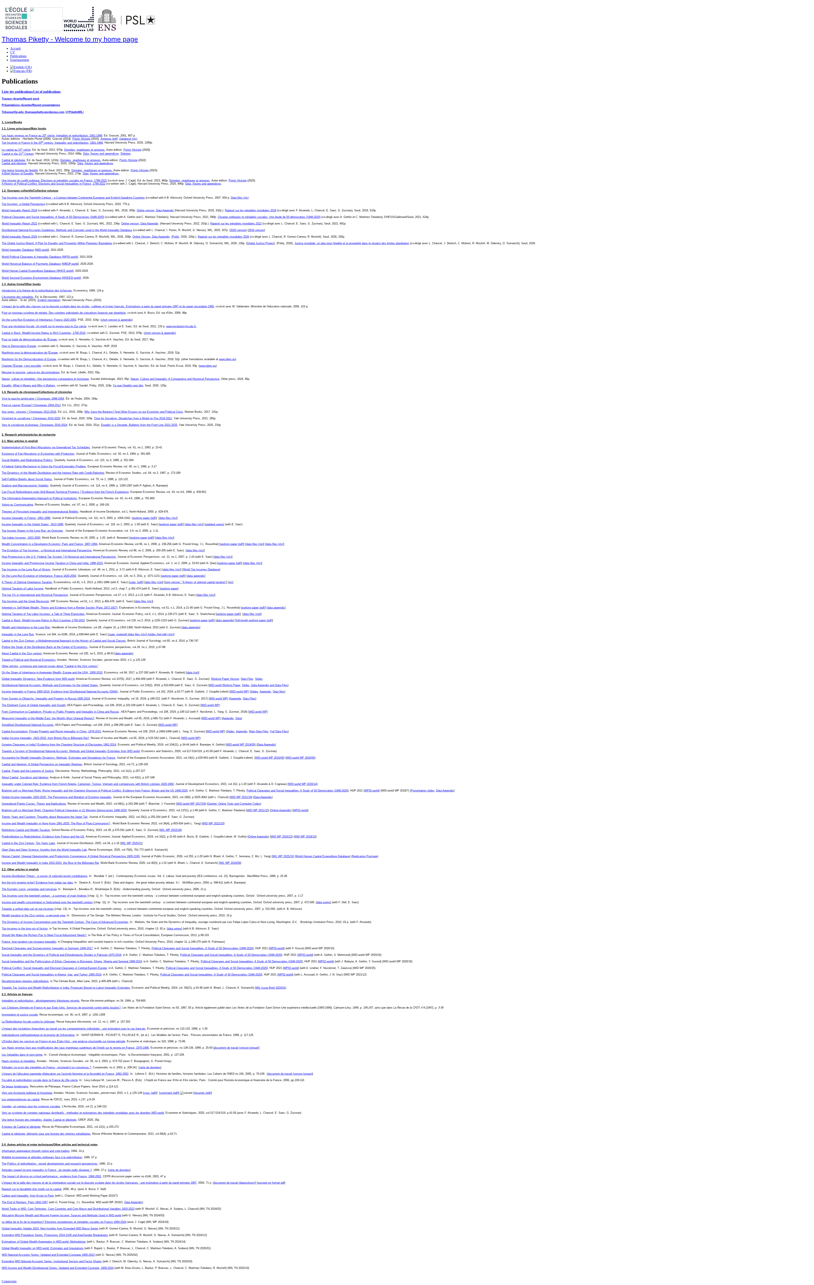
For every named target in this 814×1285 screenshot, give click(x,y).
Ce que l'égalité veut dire (128, 385)
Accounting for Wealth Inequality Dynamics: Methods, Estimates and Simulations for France (58, 757)
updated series (214, 524)
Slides (259, 678)
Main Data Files (258, 731)
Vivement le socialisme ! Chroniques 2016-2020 (31, 418)
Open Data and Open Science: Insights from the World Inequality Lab (44, 849)
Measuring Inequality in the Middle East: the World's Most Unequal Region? (48, 718)
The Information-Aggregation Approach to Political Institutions (39, 498)
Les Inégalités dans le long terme (22, 1054)
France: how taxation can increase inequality (29, 941)
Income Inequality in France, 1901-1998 (26, 518)
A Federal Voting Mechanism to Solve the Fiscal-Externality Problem (44, 466)
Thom (10, 39)
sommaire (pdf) (169, 1092)
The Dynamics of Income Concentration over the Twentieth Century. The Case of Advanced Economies (65, 922)
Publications (18, 56)
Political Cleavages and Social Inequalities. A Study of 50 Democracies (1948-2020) (53, 217)
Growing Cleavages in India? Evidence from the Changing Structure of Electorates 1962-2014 (59, 744)
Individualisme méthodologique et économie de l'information (38, 1035)
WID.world (42, 249)
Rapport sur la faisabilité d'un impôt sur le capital (31, 1189)
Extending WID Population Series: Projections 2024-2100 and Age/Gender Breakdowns (55, 1235)
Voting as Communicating (17, 504)
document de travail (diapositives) (234, 1182)
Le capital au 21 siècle (16, 149)
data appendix (276, 607)
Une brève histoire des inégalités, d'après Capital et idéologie (39, 1119)
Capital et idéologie (13, 160)
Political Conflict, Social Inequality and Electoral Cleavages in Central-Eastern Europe (54, 968)
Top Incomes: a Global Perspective (23, 204)
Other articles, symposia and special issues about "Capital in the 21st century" (50, 666)
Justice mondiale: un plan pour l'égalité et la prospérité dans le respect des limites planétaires (351, 243)
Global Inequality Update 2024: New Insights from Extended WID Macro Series (50, 1228)
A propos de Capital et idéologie (21, 1126)
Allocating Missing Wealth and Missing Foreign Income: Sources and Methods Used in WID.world (61, 1215)
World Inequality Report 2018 (19, 210)
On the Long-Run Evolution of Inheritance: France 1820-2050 (39, 319)
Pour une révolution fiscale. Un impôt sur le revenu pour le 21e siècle (44, 326)
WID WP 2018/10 (305, 836)
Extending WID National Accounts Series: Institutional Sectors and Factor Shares (52, 1261)
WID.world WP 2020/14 (302, 784)
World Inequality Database (18, 249)
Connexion (9, 1281)
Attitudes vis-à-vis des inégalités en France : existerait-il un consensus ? (46, 1067)
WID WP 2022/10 (213, 823)
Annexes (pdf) (109, 138)
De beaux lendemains (15, 1086)
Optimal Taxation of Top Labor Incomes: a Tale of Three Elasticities (43, 614)
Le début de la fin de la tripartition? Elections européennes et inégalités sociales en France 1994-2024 (64, 1222)
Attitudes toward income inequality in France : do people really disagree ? (47, 1170)
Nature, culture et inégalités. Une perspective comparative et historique (45, 378)
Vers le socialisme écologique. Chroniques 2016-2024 (34, 424)
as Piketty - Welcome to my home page (78, 39)
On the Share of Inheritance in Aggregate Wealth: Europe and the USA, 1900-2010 (52, 672)
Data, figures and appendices (101, 153)
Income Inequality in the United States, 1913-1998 (32, 524)
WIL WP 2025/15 (282, 856)
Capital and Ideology (14, 163)
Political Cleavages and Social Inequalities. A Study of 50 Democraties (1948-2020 (297, 790)
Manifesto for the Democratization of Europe (29, 359)
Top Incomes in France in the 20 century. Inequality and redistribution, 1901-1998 (52, 142)
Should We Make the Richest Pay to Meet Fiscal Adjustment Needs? (44, 935)
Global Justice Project (260, 243)
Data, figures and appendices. (101, 173)
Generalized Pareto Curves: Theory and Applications (34, 803)
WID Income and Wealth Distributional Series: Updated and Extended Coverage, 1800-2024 (58, 1268)
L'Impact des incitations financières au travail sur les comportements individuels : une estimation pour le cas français (73, 1028)
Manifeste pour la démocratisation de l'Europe (30, 352)
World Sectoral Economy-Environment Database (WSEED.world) (41, 277)
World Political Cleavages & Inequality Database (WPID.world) (40, 256)
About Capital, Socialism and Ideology (25, 777)
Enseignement (19, 60)
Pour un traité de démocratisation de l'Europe (29, 339)
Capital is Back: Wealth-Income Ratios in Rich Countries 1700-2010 (43, 620)
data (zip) (192, 672)
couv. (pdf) (150, 1092)
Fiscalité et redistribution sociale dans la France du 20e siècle (40, 1080)
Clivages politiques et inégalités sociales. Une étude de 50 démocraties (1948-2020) (269, 217)
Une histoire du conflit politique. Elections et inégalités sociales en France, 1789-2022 (54, 180)
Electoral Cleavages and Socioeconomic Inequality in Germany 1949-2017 (47, 948)
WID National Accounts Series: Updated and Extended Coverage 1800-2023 (48, 1254)
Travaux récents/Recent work (20, 98)
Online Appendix (281, 810)
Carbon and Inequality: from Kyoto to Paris (28, 1195)
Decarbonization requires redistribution (25, 981)
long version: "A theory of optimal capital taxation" (195, 582)
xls (231, 582)
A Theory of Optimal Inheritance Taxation (27, 582)
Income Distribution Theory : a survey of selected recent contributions (44, 876)
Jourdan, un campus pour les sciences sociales (31, 1106)
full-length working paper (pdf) (254, 620)
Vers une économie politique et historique (27, 1092)
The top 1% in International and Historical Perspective (35, 595)
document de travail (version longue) (236, 1047)
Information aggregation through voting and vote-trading (35, 1151)
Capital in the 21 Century (18, 153)
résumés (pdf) (202, 1092)
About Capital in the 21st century (22, 653)
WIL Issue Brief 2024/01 (270, 987)
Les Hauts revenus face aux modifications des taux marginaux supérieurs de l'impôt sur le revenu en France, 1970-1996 (75, 1047)
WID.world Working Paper (224, 685)
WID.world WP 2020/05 (300, 757)
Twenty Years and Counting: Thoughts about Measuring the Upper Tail (44, 816)
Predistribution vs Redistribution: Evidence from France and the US (43, 836)
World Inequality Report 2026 (19, 236)
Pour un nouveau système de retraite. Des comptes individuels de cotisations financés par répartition (64, 312)
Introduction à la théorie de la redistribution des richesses (37, 290)
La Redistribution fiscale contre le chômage (28, 1021)
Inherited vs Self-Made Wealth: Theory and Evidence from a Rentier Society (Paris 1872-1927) (59, 607)
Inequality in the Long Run (18, 634)
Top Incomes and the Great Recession (25, 601)
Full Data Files (279, 731)
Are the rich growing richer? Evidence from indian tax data (37, 882)
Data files (278, 691)
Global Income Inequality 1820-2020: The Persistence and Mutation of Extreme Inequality (56, 797)
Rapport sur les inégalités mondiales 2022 (236, 223)
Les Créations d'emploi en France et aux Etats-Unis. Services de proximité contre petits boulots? (61, 1007)
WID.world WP (218, 698)
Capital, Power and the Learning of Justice (28, 770)
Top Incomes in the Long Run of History (26, 569)
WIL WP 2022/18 (170, 830)
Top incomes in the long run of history (25, 928)
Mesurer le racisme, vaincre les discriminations (31, 372)
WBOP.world (70, 263)
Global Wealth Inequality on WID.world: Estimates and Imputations (43, 1248)
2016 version (256, 230)
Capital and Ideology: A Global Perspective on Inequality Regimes (42, 764)
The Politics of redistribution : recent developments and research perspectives (50, 1163)
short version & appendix (116, 319)
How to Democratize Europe (19, 346)
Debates (126, 153)
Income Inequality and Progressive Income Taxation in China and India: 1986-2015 (52, 563)
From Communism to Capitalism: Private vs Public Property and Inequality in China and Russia (60, 711)
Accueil (15, 48)
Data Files (247, 678)
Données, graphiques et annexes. (84, 149)
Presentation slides (422, 790)
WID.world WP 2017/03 (191, 803)
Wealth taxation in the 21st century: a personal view (33, 915)
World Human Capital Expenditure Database (323, 856)
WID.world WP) (239, 691)
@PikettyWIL (74, 112)
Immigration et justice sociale (20, 1014)
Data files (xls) (240, 197)
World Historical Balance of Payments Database (31, 263)
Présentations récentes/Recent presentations (31, 105)
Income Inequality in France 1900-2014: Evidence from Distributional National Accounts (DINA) (60, 691)
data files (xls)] (138, 634)
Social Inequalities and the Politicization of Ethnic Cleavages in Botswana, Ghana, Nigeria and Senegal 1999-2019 (72, 961)
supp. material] (118, 634)
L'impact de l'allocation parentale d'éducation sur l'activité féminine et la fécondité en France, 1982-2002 (65, 1073)
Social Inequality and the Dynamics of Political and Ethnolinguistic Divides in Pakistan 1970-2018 (61, 954)
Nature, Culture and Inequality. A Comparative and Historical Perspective (175, 378)
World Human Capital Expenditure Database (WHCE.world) (38, 270)
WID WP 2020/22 (281, 836)
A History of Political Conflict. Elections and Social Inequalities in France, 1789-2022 (53, 183)
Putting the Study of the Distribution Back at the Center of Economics (44, 647)
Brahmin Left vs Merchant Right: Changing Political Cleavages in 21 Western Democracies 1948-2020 (64, 810)
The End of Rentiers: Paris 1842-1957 (25, 1202)
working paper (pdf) (144, 518)
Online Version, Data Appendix (151, 236)
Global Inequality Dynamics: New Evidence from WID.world (38, 678)
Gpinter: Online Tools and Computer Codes (234, 803)
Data (238, 718)
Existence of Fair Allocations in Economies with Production (38, 453)
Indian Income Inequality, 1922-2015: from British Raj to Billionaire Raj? (45, 738)
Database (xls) (128, 138)
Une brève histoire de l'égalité (20, 170)
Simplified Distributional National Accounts (28, 724)
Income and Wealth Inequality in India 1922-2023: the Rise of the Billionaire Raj (50, 862)
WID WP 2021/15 (257, 810)
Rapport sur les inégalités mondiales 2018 (250, 210)
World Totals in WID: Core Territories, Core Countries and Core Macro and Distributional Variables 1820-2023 (68, 1208)
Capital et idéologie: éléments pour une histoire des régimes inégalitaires (46, 1133)
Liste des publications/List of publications (31, 91)
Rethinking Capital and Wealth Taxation (26, 830)
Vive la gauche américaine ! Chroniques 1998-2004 (33, 398)
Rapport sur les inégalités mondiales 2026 (223, 236)
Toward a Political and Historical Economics (29, 659)
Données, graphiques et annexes (189, 180)
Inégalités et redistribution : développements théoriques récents (40, 1000)
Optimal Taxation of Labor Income (22, 588)
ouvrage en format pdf (271, 1182)
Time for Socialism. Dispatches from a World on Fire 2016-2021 (133, 418)
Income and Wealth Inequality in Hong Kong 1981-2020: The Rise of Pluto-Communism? (56, 823)
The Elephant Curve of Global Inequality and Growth (34, 705)
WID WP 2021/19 (240, 797)
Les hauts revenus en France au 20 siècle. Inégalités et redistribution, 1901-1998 (52, 135)
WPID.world (371, 790)
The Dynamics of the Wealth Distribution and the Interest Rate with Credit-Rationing (53, 472)
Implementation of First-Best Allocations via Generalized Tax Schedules (46, 447)
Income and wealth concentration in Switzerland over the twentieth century (47, 902)
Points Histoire (81, 138)
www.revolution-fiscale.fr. (181, 326)
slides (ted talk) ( (159, 634)
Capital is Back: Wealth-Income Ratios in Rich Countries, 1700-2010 (43, 332)
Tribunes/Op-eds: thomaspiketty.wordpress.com (33, 112)
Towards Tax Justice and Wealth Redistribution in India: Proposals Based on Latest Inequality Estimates (66, 987)
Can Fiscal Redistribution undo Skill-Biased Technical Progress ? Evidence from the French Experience (65, 491)
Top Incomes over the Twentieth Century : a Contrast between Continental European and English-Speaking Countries (73, 197)
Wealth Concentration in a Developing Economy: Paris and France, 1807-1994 (49, 544)
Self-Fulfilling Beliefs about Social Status (27, 479)
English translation (49, 300)
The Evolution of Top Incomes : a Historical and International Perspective (47, 550)
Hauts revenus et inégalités (18, 1061)
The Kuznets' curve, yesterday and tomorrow (29, 889)
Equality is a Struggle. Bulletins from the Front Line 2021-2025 (139, 424)
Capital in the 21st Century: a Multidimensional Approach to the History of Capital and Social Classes (64, 640)
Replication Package (364, 856)
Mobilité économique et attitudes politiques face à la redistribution (42, 1157)
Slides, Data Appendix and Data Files (265, 685)
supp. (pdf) (136, 582)
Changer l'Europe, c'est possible (21, 365)
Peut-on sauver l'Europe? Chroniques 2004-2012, (31, 405)
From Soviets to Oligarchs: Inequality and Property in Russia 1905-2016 (46, 698)
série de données (149, 1067)
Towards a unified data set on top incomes (28, 908)
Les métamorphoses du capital (20, 1099)
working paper (169, 588)
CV (12, 52)
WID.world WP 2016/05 (269, 757)
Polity (175, 236)
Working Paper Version (225, 678)
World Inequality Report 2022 (19, 223)
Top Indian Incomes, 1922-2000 (21, 537)
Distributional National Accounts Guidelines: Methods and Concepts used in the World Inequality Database (67, 230)
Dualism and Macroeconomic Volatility (25, 485)
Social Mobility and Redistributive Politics (27, 460)
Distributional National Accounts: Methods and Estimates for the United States (50, 685)
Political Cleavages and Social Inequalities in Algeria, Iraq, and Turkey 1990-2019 (51, 974)
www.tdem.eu (227, 359)
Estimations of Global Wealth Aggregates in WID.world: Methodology (44, 1241)
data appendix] (196, 575)
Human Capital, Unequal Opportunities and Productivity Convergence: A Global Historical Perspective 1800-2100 (70, 856)
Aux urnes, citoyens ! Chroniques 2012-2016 (29, 411)
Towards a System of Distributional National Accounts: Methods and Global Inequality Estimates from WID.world (71, 751)
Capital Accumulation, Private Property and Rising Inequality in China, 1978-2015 (51, 731)
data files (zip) (254, 544)
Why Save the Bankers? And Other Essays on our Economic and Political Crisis (133, 411)
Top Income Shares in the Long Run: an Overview (32, 530)
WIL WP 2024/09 (230, 862)
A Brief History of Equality (17, 173)
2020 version (238, 230)
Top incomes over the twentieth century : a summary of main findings (44, 895)
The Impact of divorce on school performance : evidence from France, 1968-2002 (51, 1176)
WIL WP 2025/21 (131, 843)
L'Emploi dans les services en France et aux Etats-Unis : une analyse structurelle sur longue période (63, 1041)
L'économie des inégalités (17, 296)
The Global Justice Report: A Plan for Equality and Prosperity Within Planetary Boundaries (57, 243)
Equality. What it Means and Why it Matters (28, 385)
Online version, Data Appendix (155, 210)
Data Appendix (266, 744)
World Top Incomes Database (201, 569)
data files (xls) (168, 518)
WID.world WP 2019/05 (240, 744)
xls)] (171, 634)
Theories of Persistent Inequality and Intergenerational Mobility (40, 511)
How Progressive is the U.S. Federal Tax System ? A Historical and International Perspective (59, 556)
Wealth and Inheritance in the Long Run (26, 627)
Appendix (265, 691)
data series (323, 902)
